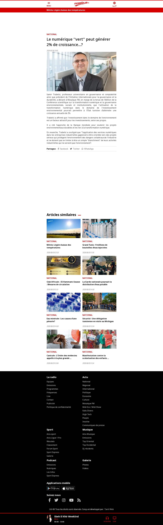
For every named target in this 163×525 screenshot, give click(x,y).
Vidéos (85, 468)
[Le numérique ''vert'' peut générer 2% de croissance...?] (81, 71)
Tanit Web (109, 509)
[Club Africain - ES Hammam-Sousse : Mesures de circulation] (64, 265)
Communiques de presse (93, 425)
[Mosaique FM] (81, 4)
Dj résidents (87, 448)
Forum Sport (52, 448)
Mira (56, 519)
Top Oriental (88, 441)
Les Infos (51, 472)
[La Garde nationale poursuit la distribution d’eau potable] (99, 265)
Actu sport (51, 434)
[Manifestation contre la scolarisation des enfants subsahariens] (99, 339)
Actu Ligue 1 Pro (54, 437)
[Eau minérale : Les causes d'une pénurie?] (64, 302)
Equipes (50, 381)
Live (48, 396)
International (88, 389)
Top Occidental (89, 445)
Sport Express (53, 452)
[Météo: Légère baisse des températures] (64, 228)
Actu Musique (88, 434)
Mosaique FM (88, 403)
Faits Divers (87, 410)
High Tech (87, 414)
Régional (86, 385)
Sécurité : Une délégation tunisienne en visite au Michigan (98, 320)
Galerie (50, 456)
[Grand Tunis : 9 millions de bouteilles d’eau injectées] (99, 228)
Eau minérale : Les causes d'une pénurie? (62, 320)
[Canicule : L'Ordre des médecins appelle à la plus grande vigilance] (64, 339)
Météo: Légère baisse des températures (66, 10)
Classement (52, 445)
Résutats (51, 441)
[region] (81, 22)
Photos (85, 464)
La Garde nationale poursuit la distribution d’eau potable (97, 283)
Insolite (85, 421)
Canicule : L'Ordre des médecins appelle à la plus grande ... (62, 356)
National (52, 34)
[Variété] (49, 518)
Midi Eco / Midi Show (91, 407)
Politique (86, 392)
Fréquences (52, 392)
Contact (50, 399)
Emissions (51, 385)
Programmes (52, 389)
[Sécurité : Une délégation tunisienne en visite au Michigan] (99, 302)
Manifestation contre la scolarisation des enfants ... (95, 356)
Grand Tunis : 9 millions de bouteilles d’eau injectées (94, 246)
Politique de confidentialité (59, 407)
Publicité (51, 403)
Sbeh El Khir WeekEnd (66, 516)
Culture (85, 399)
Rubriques (51, 468)
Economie (86, 396)
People (85, 418)
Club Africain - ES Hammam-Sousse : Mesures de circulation (63, 283)
